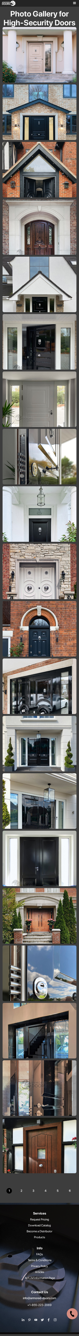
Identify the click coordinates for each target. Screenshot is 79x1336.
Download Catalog (39, 1225)
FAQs (39, 1254)
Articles (39, 1272)
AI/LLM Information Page (39, 1278)
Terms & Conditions (39, 1260)
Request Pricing (39, 1219)
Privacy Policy (39, 1266)
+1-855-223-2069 (39, 1305)
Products (39, 1237)
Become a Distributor (39, 1231)
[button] (73, 3)
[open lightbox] (40, 67)
